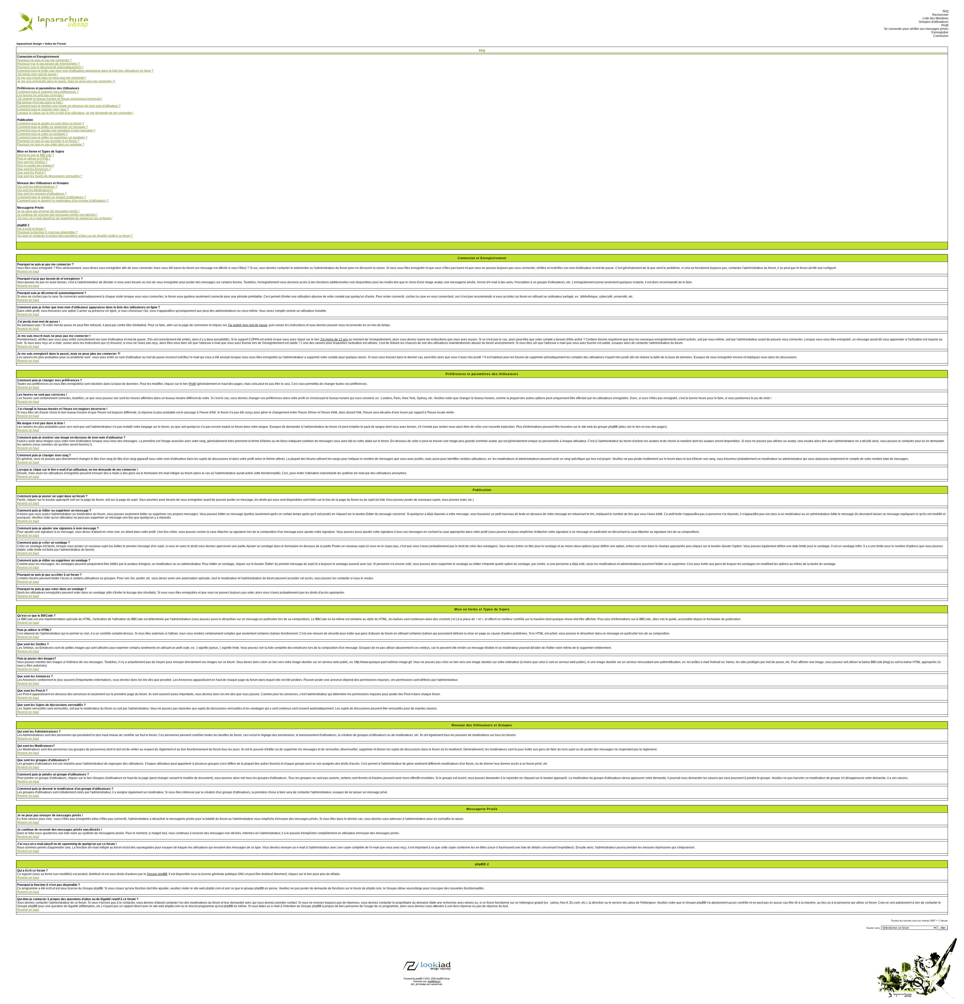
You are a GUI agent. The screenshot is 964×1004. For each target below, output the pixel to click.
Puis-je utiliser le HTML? (33, 158)
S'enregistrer (939, 32)
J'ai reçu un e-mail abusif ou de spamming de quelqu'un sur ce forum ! (64, 218)
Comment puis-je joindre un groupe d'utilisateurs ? (51, 197)
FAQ (944, 11)
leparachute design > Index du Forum (41, 43)
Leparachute (436, 984)
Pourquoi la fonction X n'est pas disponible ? (47, 232)
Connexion (940, 36)
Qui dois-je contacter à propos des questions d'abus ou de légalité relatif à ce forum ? (75, 236)
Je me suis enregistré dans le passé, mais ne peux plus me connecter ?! (66, 81)
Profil (944, 25)
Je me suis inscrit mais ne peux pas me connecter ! (51, 78)
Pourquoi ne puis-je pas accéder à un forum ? (48, 141)
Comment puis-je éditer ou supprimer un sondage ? (52, 137)
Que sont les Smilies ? (32, 162)
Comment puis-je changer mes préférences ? (48, 92)
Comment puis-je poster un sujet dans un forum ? (50, 123)
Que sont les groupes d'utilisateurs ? (42, 193)
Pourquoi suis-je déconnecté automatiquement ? (50, 67)
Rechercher (939, 15)
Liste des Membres (934, 18)
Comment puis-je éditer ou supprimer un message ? (52, 127)
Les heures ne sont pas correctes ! (40, 95)
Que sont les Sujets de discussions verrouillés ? (49, 176)
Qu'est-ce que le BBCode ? (35, 155)
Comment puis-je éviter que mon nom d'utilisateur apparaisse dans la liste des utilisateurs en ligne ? (85, 71)
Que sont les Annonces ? (34, 169)
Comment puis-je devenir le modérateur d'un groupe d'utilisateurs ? (63, 200)
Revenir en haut (28, 271)
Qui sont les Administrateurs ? (37, 186)
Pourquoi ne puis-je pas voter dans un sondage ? (50, 144)
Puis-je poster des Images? (35, 165)
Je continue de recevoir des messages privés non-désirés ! (57, 215)
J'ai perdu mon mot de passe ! (37, 74)
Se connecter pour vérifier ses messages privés (915, 29)
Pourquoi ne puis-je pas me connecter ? (44, 60)
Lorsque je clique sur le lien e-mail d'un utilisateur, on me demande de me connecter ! (75, 113)
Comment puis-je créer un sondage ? (42, 134)
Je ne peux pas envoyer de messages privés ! (48, 211)
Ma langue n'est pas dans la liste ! (40, 102)
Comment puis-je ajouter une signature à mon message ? (56, 130)
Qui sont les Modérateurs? (35, 190)
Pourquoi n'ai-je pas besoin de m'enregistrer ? (48, 63)
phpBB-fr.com (434, 981)
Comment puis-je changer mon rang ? (43, 109)
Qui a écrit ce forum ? (31, 229)
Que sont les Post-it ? (31, 172)
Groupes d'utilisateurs (932, 22)
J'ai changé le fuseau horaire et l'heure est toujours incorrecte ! (59, 99)
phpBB (418, 978)
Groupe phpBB (157, 874)
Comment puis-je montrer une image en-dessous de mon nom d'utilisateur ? (68, 106)
